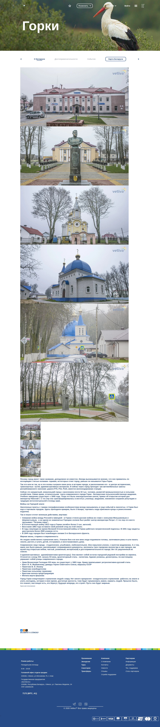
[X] (26, 630)
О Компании (106, 662)
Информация (131, 662)
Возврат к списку (29, 632)
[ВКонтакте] (21, 630)
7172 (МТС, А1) (29, 693)
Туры (83, 665)
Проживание (86, 658)
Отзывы (104, 671)
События (91, 59)
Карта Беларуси (115, 59)
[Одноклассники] (24, 630)
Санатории (85, 668)
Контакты (104, 665)
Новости (104, 668)
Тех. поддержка (132, 668)
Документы (130, 665)
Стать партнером (132, 671)
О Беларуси (39, 59)
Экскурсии (85, 662)
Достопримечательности (66, 59)
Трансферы (86, 671)
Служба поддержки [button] (108, 674)
